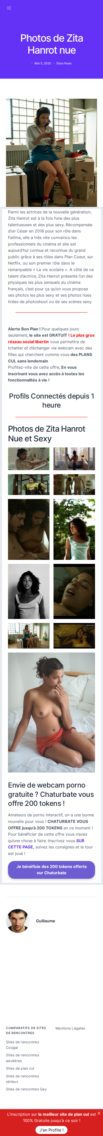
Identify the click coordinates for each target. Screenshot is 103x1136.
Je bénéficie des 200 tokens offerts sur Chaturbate (51, 869)
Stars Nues (64, 63)
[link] (99, 1113)
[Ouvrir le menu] (9, 8)
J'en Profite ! (52, 1129)
